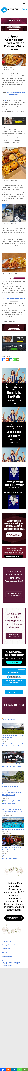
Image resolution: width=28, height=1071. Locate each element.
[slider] (15, 507)
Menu (24, 3)
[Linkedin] (10, 359)
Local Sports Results (7, 956)
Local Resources (6, 948)
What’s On (4, 952)
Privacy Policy (4, 962)
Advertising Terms (5, 964)
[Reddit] (7, 359)
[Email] (17, 359)
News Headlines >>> (14, 692)
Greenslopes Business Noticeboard (10, 945)
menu (6, 100)
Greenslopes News (6, 941)
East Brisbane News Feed (8, 720)
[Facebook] (3, 359)
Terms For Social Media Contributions (18, 964)
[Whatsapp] (14, 359)
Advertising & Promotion (7, 965)
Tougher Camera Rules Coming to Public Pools (13, 829)
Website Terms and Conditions (14, 962)
